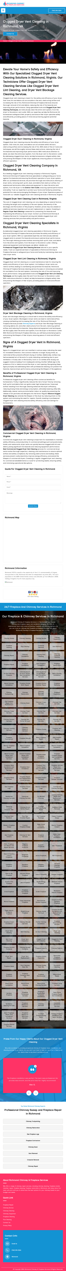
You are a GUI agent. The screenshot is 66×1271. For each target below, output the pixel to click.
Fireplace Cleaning (9, 646)
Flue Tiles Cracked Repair (25, 817)
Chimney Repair (9, 655)
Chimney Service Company (25, 948)
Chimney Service (41, 638)
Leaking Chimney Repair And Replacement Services (57, 797)
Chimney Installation (25, 655)
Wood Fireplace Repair (41, 738)
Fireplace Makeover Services (25, 1004)
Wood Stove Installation (9, 984)
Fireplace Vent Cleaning (57, 729)
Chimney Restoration (25, 693)
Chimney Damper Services (9, 720)
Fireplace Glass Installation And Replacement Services (9, 767)
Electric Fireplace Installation (57, 746)
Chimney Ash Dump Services (25, 720)
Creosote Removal (41, 646)
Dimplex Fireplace (57, 874)
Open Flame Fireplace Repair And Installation (57, 994)
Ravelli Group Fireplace (25, 912)
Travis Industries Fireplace (25, 901)
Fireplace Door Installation (25, 767)
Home (5, 41)
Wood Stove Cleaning (25, 984)
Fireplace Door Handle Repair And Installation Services (41, 767)
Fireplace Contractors (9, 738)
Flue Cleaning (25, 646)
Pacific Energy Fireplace (41, 882)
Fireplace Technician (9, 975)
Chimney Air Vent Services (25, 835)
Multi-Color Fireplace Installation (57, 835)
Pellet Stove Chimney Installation (41, 826)
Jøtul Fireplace (25, 882)
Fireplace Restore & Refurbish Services (25, 1015)
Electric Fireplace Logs (41, 787)
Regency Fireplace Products (25, 845)
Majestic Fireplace (41, 865)
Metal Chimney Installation (9, 684)
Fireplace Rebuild (25, 738)
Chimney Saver (25, 703)
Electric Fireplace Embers (57, 826)
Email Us (14, 1243)
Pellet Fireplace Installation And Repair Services (9, 845)
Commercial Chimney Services (57, 787)
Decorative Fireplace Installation (57, 957)
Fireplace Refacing (57, 684)
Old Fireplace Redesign (41, 817)
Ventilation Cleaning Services (9, 1004)
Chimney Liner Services (57, 712)
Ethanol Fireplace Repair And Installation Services (25, 756)
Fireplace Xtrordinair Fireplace (25, 891)
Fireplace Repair (9, 664)
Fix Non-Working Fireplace (9, 674)
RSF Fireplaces (57, 855)
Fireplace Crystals (41, 835)
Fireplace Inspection (57, 693)
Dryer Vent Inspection (25, 940)
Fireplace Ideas (9, 966)
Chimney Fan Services (57, 720)
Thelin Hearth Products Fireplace (9, 912)
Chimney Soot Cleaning (41, 655)
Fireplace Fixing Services (57, 984)
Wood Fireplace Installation (25, 746)
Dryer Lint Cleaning (57, 931)
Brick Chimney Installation (57, 674)
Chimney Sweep (9, 638)
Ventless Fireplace (9, 994)
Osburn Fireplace (40, 874)
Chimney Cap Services (57, 703)
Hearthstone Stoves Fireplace (41, 901)
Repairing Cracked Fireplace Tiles (9, 808)
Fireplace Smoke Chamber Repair (41, 684)
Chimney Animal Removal (41, 912)
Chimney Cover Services (25, 712)
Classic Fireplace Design (57, 817)
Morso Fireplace (9, 901)
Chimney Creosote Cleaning (57, 655)
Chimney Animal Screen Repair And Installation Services (41, 674)
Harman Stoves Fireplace (25, 874)
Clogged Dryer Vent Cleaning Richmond (21, 41)
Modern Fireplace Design (9, 826)
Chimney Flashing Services (9, 729)
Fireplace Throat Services (25, 787)
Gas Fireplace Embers (9, 835)
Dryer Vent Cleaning (9, 931)
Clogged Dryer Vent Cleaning (41, 940)
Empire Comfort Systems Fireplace (57, 901)
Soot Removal (57, 646)
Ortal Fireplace (9, 891)
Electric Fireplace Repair (9, 746)
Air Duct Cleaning (41, 932)
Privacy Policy (7, 1225)
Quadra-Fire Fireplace (9, 882)
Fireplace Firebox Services (41, 778)
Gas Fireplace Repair (57, 738)
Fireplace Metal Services (9, 778)
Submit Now (33, 506)
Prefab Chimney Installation (41, 922)
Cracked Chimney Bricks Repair (41, 808)
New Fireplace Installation (41, 664)
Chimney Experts (57, 948)
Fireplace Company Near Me (25, 975)
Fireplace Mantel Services (9, 1025)
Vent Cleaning (25, 932)
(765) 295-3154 (56, 10)
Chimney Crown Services (41, 703)
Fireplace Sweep (41, 729)
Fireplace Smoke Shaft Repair (25, 684)
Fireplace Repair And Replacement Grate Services (25, 778)
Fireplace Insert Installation (9, 922)
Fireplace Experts (41, 948)
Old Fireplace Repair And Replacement (9, 703)
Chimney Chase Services (9, 712)
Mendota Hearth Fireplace (57, 882)
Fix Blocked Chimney (41, 797)
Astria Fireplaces (41, 855)
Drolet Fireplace (41, 891)
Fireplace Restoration (57, 664)
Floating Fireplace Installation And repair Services (57, 1015)
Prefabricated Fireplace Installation (41, 756)
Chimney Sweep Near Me (41, 966)
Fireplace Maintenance (41, 975)
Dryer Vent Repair (9, 957)
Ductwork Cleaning (57, 966)
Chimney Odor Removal (9, 817)
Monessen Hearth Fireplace (57, 891)
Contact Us (10, 34)
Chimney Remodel (41, 1004)
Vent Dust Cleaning (9, 940)
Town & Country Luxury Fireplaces (9, 855)
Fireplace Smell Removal (57, 808)
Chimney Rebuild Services (25, 922)
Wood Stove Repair (57, 975)
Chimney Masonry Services (25, 729)
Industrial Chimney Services (25, 797)
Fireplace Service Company (9, 948)
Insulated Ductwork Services (57, 1004)
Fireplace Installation (25, 664)
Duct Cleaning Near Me (25, 966)
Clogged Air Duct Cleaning (57, 940)
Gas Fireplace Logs (9, 787)
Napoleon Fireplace (25, 865)
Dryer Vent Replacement (25, 957)
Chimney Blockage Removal (41, 693)
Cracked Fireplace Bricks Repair (41, 1015)
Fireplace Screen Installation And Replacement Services (57, 912)
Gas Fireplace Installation (41, 746)
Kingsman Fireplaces (25, 855)
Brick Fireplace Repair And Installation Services (9, 1015)
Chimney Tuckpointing (9, 693)
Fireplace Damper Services (57, 778)
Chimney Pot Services (41, 720)
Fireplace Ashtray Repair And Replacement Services (57, 767)
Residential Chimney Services (9, 797)
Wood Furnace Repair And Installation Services (9, 756)
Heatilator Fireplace (9, 865)
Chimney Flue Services (41, 712)
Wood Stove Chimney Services (41, 984)
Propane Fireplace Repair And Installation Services (57, 756)
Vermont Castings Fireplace (57, 865)
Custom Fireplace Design (25, 826)
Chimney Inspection (57, 638)
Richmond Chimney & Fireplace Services (37, 1269)
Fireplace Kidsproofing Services (57, 922)
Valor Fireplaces (57, 845)
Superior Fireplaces (41, 845)
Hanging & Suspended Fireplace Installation (41, 994)
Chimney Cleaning (25, 638)
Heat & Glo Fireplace (9, 874)
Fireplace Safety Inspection (41, 957)
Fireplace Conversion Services (25, 994)
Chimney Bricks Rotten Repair (25, 808)
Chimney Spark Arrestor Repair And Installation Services (25, 674)
